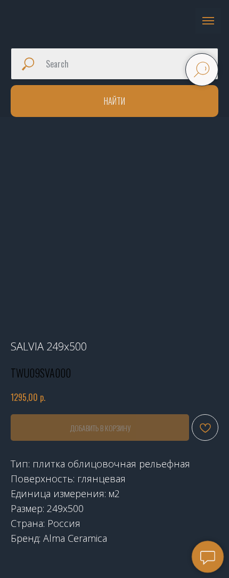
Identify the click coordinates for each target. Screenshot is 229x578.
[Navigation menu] (208, 20)
